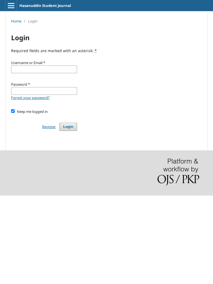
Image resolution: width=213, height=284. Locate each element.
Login (68, 127)
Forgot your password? (30, 97)
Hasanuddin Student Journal (45, 5)
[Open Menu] (11, 5)
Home (16, 21)
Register (49, 126)
